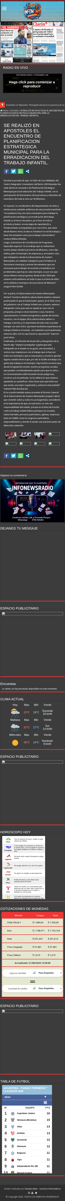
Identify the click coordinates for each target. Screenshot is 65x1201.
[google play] (36, 1193)
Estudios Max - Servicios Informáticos (43, 1189)
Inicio (5, 110)
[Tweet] (13, 171)
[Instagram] (29, 1193)
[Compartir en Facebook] (6, 171)
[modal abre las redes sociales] (27, 171)
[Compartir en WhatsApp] (20, 171)
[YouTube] (32, 1193)
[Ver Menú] (4, 8)
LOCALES (14, 110)
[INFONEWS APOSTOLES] (32, 11)
